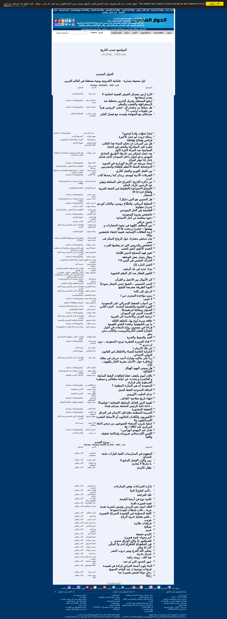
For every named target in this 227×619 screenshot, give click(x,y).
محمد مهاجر (91, 313)
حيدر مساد (92, 572)
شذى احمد (92, 533)
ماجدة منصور (91, 320)
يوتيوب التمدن (148, 609)
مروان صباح (91, 256)
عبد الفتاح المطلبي (92, 464)
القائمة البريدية (115, 605)
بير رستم (92, 433)
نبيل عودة (92, 94)
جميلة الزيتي (91, 248)
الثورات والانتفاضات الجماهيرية (71, 139)
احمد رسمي (91, 199)
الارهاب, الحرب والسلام (74, 375)
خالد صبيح (92, 163)
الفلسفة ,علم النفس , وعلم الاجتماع (70, 166)
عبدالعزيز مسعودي (92, 454)
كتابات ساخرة (78, 206)
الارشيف (117, 599)
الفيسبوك (164, 588)
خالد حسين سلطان (92, 424)
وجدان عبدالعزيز (90, 506)
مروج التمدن (101, 442)
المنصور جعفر (90, 252)
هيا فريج (93, 516)
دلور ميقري (91, 460)
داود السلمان (91, 537)
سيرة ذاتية (79, 264)
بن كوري (92, 306)
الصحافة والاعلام (77, 113)
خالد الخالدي (91, 351)
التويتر (155, 588)
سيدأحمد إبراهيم (92, 530)
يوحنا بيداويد (91, 231)
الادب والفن (78, 453)
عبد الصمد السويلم (92, 413)
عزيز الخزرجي (89, 133)
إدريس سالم (91, 203)
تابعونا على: (175, 588)
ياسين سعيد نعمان (91, 171)
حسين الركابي (90, 429)
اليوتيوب (146, 588)
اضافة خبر (82, 597)
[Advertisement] (114, 63)
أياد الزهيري (91, 283)
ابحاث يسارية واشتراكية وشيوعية (71, 306)
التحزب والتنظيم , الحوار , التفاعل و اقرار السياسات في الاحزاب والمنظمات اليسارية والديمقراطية (69, 275)
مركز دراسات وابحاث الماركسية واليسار (139, 595)
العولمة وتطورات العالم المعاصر (71, 402)
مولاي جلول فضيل (91, 372)
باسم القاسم (91, 526)
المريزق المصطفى (92, 399)
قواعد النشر (182, 605)
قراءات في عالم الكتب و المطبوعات (69, 327)
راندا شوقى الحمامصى (92, 226)
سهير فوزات (91, 136)
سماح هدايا (91, 139)
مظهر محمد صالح (91, 394)
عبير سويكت (91, 153)
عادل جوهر (91, 467)
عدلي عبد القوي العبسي (90, 261)
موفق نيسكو (91, 416)
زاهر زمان (92, 357)
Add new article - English (76, 603)
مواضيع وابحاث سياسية (74, 100)
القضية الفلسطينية (76, 188)
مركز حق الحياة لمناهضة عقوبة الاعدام (140, 603)
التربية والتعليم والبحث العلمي (72, 283)
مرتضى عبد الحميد (92, 269)
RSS (138, 588)
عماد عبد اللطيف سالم (91, 499)
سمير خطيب (91, 323)
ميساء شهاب (91, 206)
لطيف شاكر (91, 367)
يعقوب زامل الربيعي (91, 491)
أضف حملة (82, 605)
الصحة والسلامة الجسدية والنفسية (70, 320)
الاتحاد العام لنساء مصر (91, 239)
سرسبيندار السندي (92, 342)
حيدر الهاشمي (90, 503)
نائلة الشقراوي (90, 565)
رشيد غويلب (91, 402)
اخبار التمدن (116, 595)
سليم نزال (92, 348)
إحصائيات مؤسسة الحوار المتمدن (175, 603)
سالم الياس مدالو (91, 495)
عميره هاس (91, 309)
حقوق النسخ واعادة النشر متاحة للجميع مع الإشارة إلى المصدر (98, 615)
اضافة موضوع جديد (79, 595)
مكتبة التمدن (148, 611)
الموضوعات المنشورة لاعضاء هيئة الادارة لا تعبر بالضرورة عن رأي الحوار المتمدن (92, 617)
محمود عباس (91, 327)
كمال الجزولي (90, 543)
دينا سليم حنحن (90, 523)
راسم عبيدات (91, 107)
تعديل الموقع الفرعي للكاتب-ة (75, 607)
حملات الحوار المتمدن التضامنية (109, 597)
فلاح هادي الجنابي (92, 218)
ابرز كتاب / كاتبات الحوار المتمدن (175, 607)
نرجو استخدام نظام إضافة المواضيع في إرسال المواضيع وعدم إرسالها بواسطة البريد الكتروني (154, 617)
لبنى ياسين (91, 221)
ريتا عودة (92, 553)
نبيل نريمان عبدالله (92, 167)
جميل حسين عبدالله (91, 265)
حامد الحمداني (90, 181)
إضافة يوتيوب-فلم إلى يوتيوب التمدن (73, 599)
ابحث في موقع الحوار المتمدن (76, 609)
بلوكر (91, 588)
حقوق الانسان (78, 143)
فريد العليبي (91, 214)
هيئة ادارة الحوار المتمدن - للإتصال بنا (174, 601)
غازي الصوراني (90, 188)
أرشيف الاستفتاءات (113, 601)
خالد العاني (91, 409)
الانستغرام (129, 588)
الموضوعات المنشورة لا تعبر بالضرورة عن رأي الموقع (167, 615)
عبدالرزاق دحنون (92, 280)
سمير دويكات (91, 245)
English (117, 609)
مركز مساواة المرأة (146, 597)
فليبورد (83, 588)
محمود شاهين (90, 291)
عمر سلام (92, 316)
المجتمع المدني (77, 94)
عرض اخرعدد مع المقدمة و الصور (175, 599)
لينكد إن (118, 588)
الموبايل (74, 588)
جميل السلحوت (90, 295)
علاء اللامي (92, 175)
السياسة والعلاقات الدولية (73, 303)
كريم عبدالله (91, 513)
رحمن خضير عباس (91, 195)
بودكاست (64, 588)
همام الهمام (91, 337)
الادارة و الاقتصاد (77, 389)
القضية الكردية (77, 433)
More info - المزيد (18, 6)
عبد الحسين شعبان (91, 487)
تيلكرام (109, 588)
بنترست (100, 588)
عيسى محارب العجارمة (91, 114)
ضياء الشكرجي (90, 286)
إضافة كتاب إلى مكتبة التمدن (76, 601)
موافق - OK (215, 4)
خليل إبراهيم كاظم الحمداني (90, 144)
